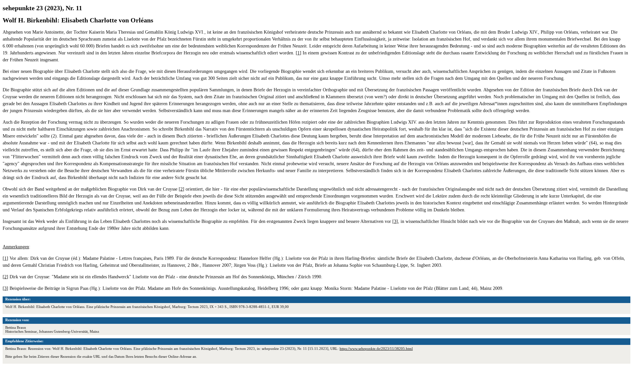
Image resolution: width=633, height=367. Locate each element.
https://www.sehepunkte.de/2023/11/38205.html (376, 349)
